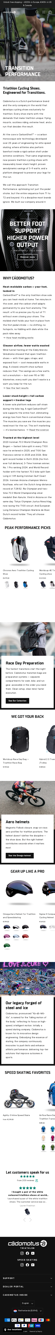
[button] (25, 1220)
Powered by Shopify (36, 1331)
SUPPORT (9, 1278)
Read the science (39, 430)
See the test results (17, 388)
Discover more (27, 257)
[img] (27, 1177)
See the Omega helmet (20, 855)
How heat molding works (20, 338)
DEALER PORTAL (13, 1287)
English (25, 1303)
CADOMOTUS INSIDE (15, 1295)
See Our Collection (17, 700)
